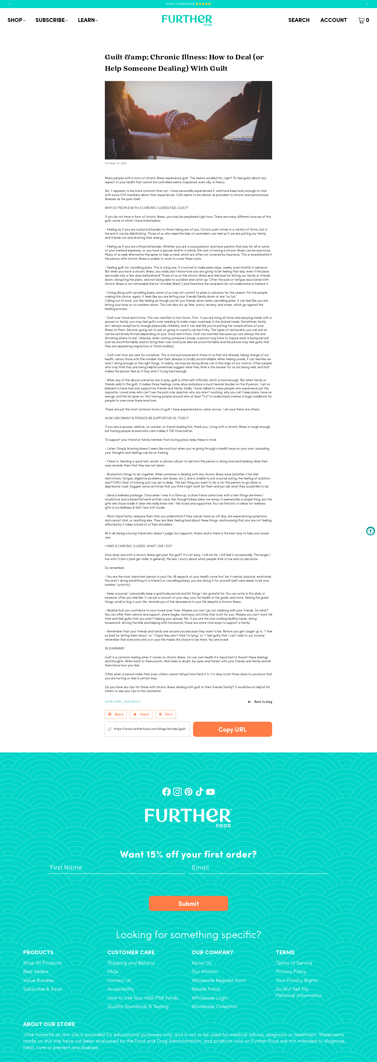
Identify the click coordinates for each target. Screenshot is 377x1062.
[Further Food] (187, 20)
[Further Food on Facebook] (166, 791)
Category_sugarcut (123, 701)
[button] (16, 20)
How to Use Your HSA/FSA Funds (142, 998)
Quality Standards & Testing (138, 1006)
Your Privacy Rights (297, 980)
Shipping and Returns (131, 963)
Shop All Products (42, 963)
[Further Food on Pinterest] (188, 791)
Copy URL (233, 729)
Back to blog (263, 702)
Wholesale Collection (215, 1006)
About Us (201, 963)
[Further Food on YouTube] (210, 791)
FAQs (113, 971)
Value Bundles (38, 980)
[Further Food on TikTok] (199, 791)
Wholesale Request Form (219, 980)
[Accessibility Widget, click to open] (370, 531)
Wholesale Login (210, 998)
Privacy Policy (291, 971)
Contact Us (119, 980)
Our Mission (205, 971)
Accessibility (120, 989)
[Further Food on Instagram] (177, 791)
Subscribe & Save (42, 989)
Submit (188, 903)
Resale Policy (206, 989)
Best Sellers (35, 971)
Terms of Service (294, 963)
